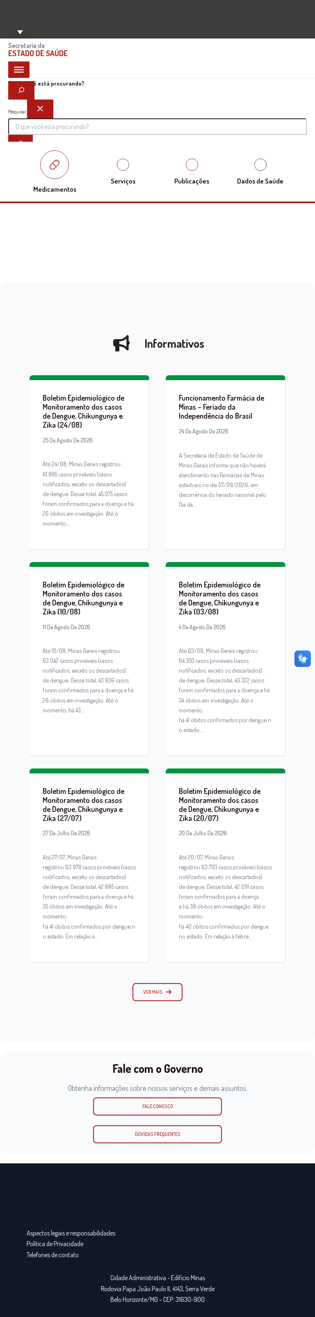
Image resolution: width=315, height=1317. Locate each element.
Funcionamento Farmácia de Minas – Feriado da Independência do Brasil (221, 406)
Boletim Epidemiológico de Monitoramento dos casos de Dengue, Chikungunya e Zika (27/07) (83, 804)
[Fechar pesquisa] (40, 109)
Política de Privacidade (55, 1244)
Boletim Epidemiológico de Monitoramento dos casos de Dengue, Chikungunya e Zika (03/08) (219, 598)
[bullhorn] (121, 343)
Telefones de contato (53, 1255)
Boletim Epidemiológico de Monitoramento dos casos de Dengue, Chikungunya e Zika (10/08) (83, 598)
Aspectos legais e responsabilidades (71, 1233)
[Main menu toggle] (19, 31)
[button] (157, 992)
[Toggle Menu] (19, 70)
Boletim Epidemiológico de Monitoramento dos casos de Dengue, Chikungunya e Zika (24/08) (83, 411)
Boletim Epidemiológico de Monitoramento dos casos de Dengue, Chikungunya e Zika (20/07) (219, 804)
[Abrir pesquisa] (21, 90)
